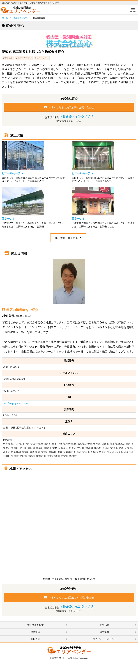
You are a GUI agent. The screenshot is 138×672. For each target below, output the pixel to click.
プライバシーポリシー (104, 639)
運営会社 (104, 632)
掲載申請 (35, 632)
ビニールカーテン (12, 173)
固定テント (8, 218)
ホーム (5, 18)
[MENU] (132, 8)
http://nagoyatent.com (15, 403)
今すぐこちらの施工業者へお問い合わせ (71, 107)
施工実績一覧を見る (66, 237)
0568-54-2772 (77, 116)
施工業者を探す (20, 18)
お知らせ (104, 625)
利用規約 (35, 639)
